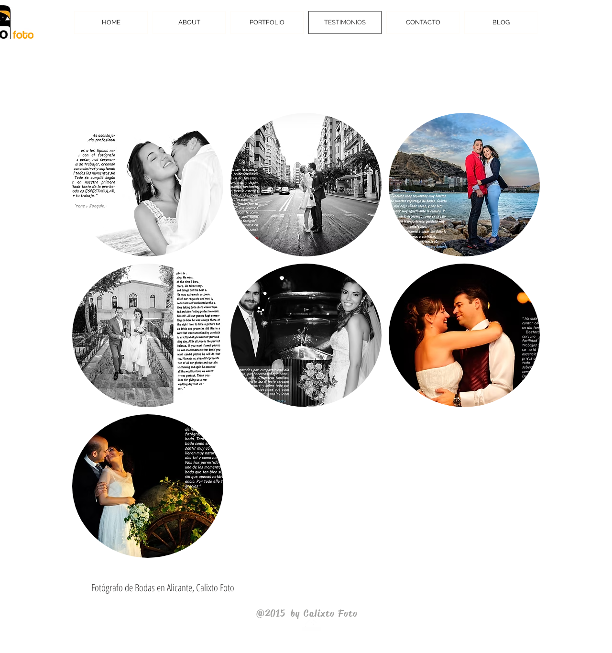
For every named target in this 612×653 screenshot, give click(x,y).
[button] (147, 184)
